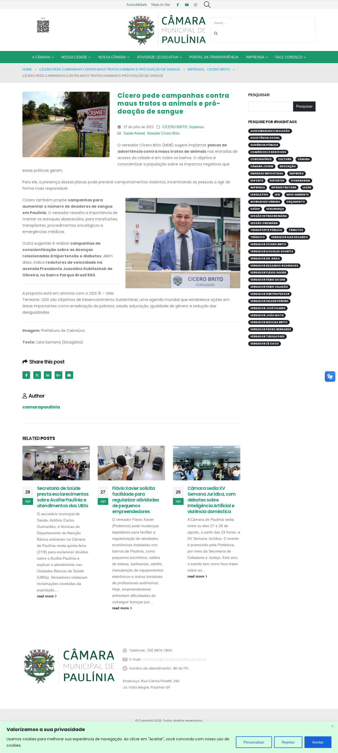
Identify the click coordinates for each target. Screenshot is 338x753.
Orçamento (295, 202)
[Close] (332, 726)
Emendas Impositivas (266, 173)
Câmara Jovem (261, 166)
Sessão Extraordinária (268, 216)
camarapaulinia (41, 407)
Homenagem (300, 181)
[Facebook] (177, 4)
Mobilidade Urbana (265, 202)
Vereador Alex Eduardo (289, 237)
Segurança (275, 209)
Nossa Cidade (74, 57)
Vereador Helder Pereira (269, 301)
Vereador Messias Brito (269, 322)
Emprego (296, 173)
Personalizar (253, 742)
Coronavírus (261, 159)
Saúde (255, 209)
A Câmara (41, 57)
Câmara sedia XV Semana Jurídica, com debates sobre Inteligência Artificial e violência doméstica (211, 499)
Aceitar (318, 742)
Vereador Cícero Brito (163, 133)
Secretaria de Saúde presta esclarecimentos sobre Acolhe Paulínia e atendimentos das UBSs (63, 497)
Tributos (296, 230)
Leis (277, 195)
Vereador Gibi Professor (269, 294)
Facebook (26, 375)
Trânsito (257, 237)
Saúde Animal (134, 133)
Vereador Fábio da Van (267, 280)
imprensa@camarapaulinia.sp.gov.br (175, 659)
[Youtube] (186, 4)
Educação (288, 166)
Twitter (37, 375)
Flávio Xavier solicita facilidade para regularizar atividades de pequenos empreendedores (135, 499)
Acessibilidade (136, 5)
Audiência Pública (264, 145)
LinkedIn (47, 375)
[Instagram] (195, 4)
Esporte (256, 181)
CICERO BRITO (174, 127)
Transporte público (266, 230)
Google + (58, 375)
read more (46, 596)
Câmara (304, 159)
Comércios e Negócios (268, 152)
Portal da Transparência (213, 57)
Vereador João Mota (267, 315)
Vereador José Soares (267, 308)
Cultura (284, 159)
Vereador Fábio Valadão (269, 287)
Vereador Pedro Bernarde (270, 329)
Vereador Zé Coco (264, 344)
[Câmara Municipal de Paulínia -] (166, 30)
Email (69, 375)
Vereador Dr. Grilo (265, 259)
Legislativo (259, 195)
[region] (169, 737)
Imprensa (255, 57)
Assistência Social (265, 138)
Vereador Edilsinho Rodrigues (274, 266)
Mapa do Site (160, 5)
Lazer (307, 187)
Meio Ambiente (298, 195)
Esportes (277, 181)
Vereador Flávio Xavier (268, 273)
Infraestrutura (283, 187)
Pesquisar (259, 95)
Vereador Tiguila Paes (267, 336)
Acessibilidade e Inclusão (270, 131)
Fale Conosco (288, 57)
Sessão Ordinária (264, 223)
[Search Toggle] (207, 4)
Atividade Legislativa (157, 57)
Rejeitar (288, 742)
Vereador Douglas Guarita (271, 251)
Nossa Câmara (112, 57)
